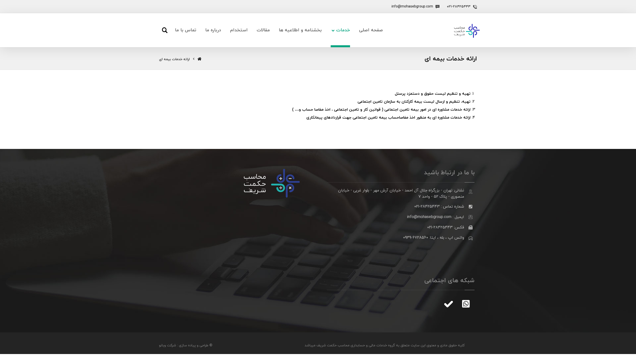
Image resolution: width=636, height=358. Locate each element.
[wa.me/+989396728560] (466, 304)
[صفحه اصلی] (199, 59)
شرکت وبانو (167, 345)
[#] (448, 304)
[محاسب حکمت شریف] (467, 31)
